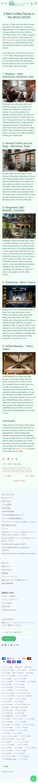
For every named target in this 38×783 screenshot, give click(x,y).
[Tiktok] (14, 645)
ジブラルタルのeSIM (28, 724)
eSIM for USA (20, 468)
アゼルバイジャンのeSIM (23, 696)
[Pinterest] (17, 645)
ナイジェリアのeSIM (8, 745)
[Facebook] (5, 645)
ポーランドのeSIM (7, 750)
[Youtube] (11, 645)
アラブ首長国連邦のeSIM (9, 759)
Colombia (9, 468)
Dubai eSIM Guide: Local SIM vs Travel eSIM (18, 554)
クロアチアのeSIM (7, 713)
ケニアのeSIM (6, 733)
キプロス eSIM (19, 713)
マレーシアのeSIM (7, 681)
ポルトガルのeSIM (20, 750)
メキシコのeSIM (21, 670)
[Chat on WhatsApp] (33, 778)
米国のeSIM (28, 667)
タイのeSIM (32, 670)
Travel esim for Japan (17, 471)
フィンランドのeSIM (21, 690)
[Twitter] (2, 645)
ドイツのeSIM (6, 724)
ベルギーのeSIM (6, 701)
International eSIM (8, 610)
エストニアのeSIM (7, 690)
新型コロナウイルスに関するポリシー (15, 580)
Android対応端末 (8, 511)
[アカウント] (31, 3)
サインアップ (8, 638)
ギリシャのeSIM (6, 684)
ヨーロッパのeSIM (8, 596)
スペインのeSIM (19, 684)
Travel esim (6, 471)
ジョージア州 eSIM (21, 722)
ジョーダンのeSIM (21, 730)
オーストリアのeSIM (8, 696)
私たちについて (7, 498)
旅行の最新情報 (7, 583)
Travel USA (28, 471)
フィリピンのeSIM (30, 747)
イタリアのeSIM (20, 681)
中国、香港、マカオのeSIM (19, 707)
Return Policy (7, 570)
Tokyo (25, 470)
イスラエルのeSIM (7, 687)
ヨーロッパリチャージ (10, 600)
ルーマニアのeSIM (19, 753)
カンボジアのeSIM (7, 704)
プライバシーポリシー (10, 577)
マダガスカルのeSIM (8, 739)
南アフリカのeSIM (18, 673)
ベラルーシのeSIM (20, 699)
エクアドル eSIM (17, 719)
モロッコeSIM (20, 739)
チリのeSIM (5, 707)
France (28, 468)
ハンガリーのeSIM (7, 727)
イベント (5, 529)
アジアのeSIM (7, 603)
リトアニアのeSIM (25, 736)
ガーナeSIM (16, 724)
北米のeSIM (6, 606)
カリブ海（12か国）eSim (22, 704)
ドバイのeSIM (6, 719)
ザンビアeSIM (23, 759)
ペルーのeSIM (18, 747)
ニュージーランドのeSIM (21, 742)
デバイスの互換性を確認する (12, 518)
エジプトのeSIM (30, 719)
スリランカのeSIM (23, 756)
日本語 (5, 766)
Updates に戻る (19, 481)
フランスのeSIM (22, 676)
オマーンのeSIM (6, 747)
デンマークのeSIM (21, 716)
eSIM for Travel (21, 449)
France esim (6, 470)
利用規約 (5, 573)
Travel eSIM (10, 40)
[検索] (6, 3)
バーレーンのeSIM (7, 699)
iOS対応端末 (6, 508)
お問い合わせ (6, 501)
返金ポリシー (6, 566)
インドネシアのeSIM (8, 670)
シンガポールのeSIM (20, 678)
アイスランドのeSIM (21, 727)
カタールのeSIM (6, 753)
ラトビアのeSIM (17, 733)
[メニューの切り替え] (2, 3)
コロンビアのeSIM (7, 710)
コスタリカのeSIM (20, 710)
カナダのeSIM (31, 681)
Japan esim (14, 470)
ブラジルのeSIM (20, 687)
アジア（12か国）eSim (23, 693)
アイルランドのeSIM (8, 730)
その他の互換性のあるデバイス (13, 515)
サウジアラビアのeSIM (8, 756)
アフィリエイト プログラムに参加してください (19, 522)
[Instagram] (8, 645)
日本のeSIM (29, 673)
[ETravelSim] (19, 3)
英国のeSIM (18, 667)
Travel (29, 470)
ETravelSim (10, 772)
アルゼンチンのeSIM (8, 693)
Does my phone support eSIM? (13, 544)
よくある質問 (6, 505)
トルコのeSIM (6, 673)
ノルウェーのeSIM (21, 745)
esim (13, 468)
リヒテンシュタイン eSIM (9, 736)
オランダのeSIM (6, 742)
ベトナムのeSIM (6, 678)
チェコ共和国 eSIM (7, 716)
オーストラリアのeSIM (8, 676)
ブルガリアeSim (18, 701)
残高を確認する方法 (9, 525)
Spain (20, 470)
